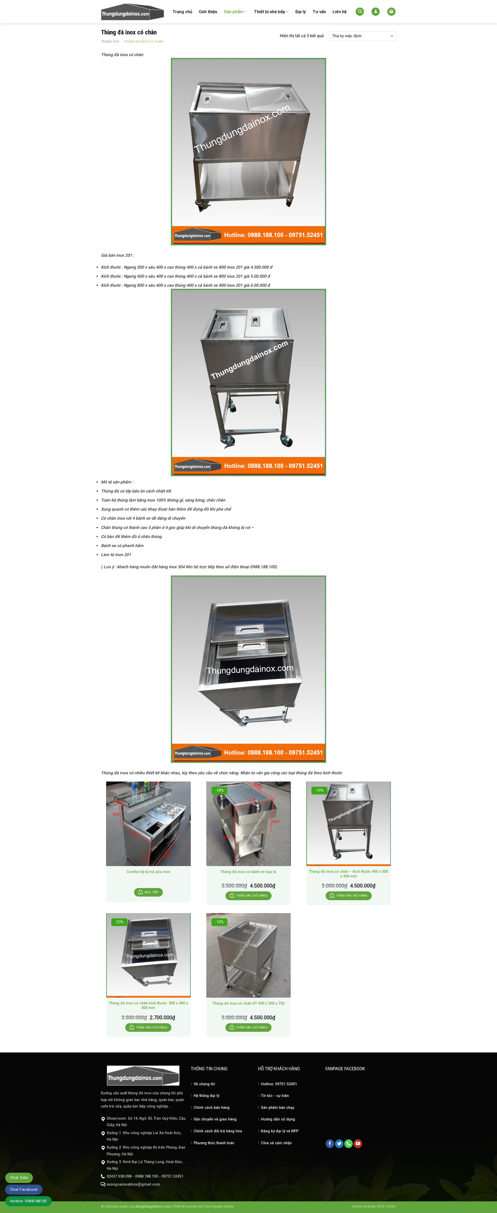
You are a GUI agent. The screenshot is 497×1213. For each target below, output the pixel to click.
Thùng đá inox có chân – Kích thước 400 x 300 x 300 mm (348, 874)
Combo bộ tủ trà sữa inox (148, 872)
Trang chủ (182, 11)
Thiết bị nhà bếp (269, 11)
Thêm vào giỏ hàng (251, 895)
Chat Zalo (19, 1177)
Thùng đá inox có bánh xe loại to (248, 872)
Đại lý (300, 11)
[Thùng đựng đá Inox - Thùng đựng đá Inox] (133, 11)
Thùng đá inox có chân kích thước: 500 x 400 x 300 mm (148, 1005)
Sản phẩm (234, 11)
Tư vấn (319, 11)
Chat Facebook (24, 1189)
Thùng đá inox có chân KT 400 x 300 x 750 (248, 1003)
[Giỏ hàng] (391, 11)
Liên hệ (340, 11)
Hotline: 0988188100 (28, 1201)
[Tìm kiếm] (360, 11)
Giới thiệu (208, 11)
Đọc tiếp (152, 892)
